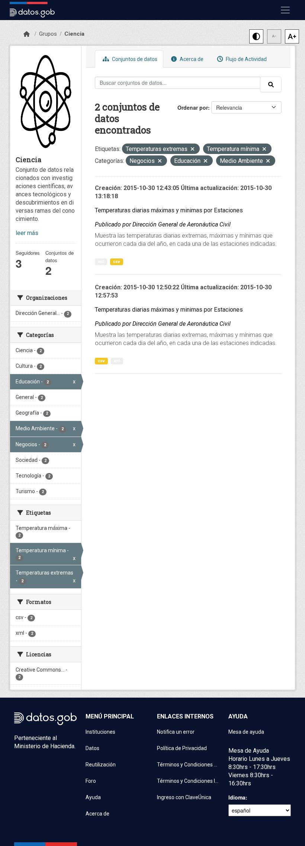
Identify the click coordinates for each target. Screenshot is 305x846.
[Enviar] (271, 84)
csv (116, 261)
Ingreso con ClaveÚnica (184, 797)
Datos (92, 748)
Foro (91, 781)
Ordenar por (192, 107)
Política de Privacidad (182, 748)
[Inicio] (27, 34)
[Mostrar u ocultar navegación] (285, 10)
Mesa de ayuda (246, 732)
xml (101, 261)
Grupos (48, 33)
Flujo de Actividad (246, 59)
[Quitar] (192, 149)
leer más (27, 233)
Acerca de (191, 59)
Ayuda (93, 797)
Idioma (236, 797)
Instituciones (100, 732)
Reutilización (101, 765)
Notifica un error (176, 732)
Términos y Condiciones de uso (188, 765)
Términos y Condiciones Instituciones (188, 781)
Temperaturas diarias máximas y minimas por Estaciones (169, 210)
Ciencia (74, 33)
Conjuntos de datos (134, 59)
